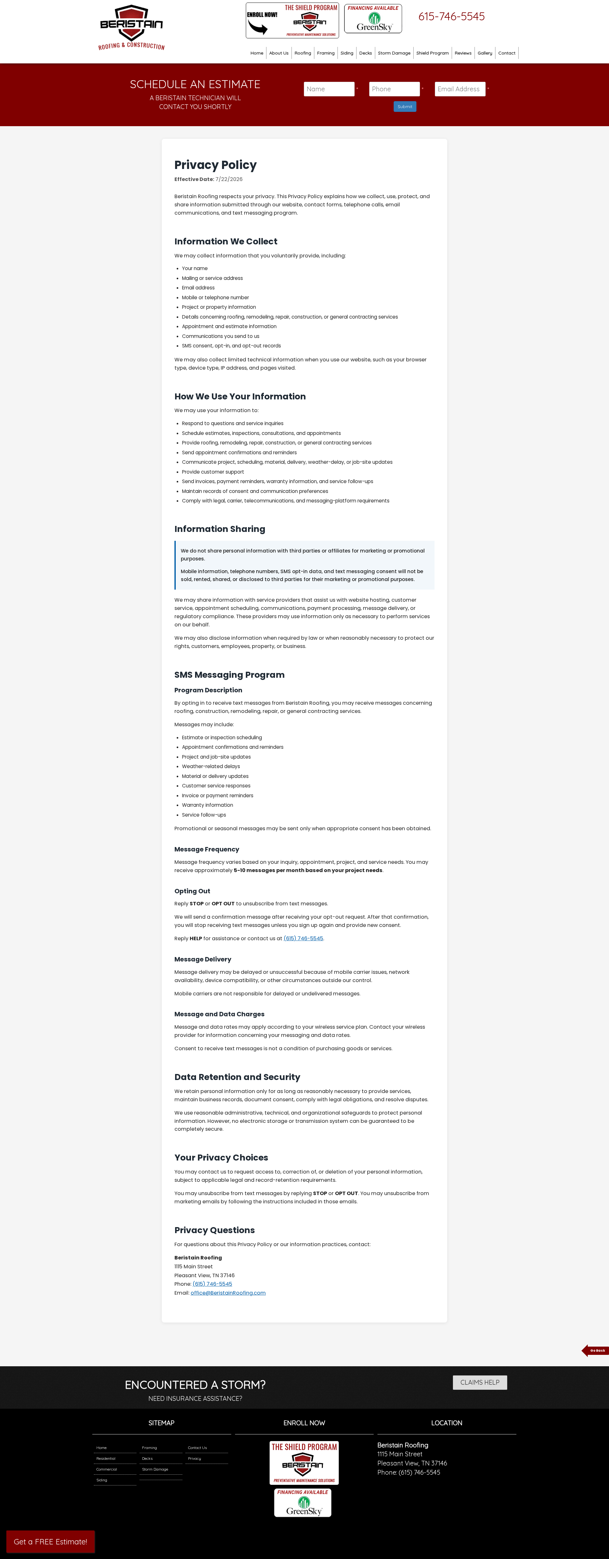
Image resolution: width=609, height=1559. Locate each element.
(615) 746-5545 (303, 938)
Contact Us (197, 1447)
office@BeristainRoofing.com (228, 1293)
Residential (105, 1458)
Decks (365, 53)
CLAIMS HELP (480, 1382)
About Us (279, 53)
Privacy (194, 1458)
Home (257, 53)
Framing (326, 53)
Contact (506, 53)
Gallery (485, 53)
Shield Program (432, 53)
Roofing (303, 53)
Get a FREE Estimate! (50, 1541)
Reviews (463, 53)
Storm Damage (394, 53)
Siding (347, 53)
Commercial (106, 1469)
